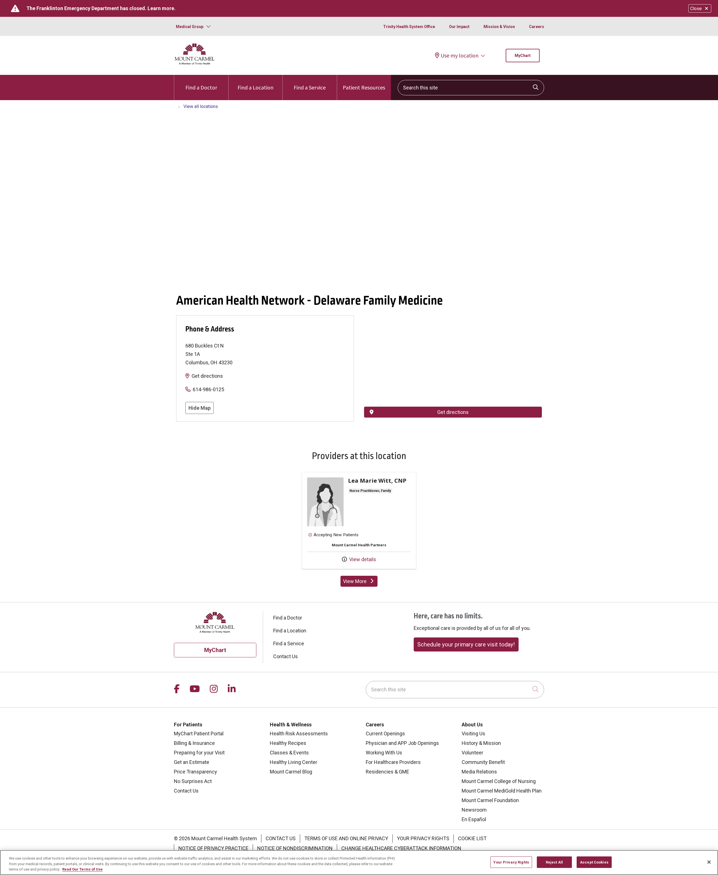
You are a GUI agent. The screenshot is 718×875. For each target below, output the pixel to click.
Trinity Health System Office (409, 26)
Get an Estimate (191, 762)
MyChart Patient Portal (199, 733)
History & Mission (481, 743)
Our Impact (459, 26)
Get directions (207, 376)
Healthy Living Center (293, 762)
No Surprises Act (193, 781)
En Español (474, 819)
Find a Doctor (201, 87)
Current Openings (385, 733)
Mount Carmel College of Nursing (499, 781)
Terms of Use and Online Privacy (346, 838)
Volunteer (472, 753)
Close (696, 8)
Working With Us (384, 753)
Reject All (554, 862)
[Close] (709, 862)
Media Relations (479, 772)
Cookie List (472, 838)
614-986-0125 (208, 389)
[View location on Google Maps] (453, 346)
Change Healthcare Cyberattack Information (401, 848)
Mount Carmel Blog (291, 772)
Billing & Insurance (194, 743)
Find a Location (255, 87)
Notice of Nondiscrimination (295, 848)
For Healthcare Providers (393, 762)
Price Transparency (195, 772)
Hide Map (199, 408)
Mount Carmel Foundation (490, 800)
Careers (536, 26)
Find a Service (310, 87)
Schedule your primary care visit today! (466, 644)
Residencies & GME (387, 772)
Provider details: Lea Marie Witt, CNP (359, 520)
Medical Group (189, 26)
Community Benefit (483, 762)
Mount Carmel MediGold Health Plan (502, 791)
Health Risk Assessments (299, 733)
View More (360, 582)
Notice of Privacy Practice (213, 848)
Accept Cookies (594, 862)
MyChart (523, 55)
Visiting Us (473, 733)
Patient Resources (364, 87)
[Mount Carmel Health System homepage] (195, 63)
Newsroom (474, 810)
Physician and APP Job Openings (402, 743)
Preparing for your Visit (199, 753)
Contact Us (285, 656)
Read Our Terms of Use (82, 869)
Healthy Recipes (288, 743)
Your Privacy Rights (423, 838)
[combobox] (471, 87)
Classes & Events (289, 753)
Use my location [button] (459, 55)
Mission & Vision (499, 26)
